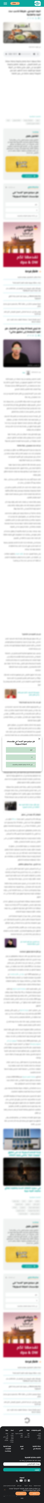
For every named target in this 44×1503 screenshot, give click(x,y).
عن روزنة (30, 1485)
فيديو (12, 1437)
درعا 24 (14, 819)
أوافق (34, 1493)
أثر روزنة (25, 1485)
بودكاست (8, 1451)
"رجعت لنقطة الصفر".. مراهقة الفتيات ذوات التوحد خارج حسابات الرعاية (24, 320)
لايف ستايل (27, 1437)
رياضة (7, 1433)
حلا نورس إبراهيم (35, 1214)
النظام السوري (16, 120)
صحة (28, 1430)
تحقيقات (39, 1435)
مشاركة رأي (37, 1449)
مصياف (37, 1201)
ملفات (12, 1435)
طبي (28, 1433)
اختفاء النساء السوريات (33, 1211)
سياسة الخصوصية (37, 1485)
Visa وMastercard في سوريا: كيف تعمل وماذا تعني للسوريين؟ (25, 297)
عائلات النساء (19, 554)
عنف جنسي (16, 1201)
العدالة (14, 1207)
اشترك (37, 1470)
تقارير (39, 1433)
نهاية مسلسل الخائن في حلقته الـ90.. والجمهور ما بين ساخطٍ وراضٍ (22, 305)
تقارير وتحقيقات (36, 1430)
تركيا (8, 120)
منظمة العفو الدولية (19, 989)
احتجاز (23, 1201)
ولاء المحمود (19, 1204)
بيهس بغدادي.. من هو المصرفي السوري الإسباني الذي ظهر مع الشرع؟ (22, 313)
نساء (28, 1435)
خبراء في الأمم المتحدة (17, 974)
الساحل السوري (20, 1211)
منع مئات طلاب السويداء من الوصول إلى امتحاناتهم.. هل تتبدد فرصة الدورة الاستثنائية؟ (23, 289)
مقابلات (12, 1440)
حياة (7, 1430)
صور (22, 1449)
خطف (30, 1201)
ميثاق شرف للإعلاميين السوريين (9, 1485)
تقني (22, 1435)
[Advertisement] (22, 93)
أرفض (21, 1493)
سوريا (37, 120)
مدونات (39, 1438)
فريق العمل (19, 1485)
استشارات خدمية (19, 1433)
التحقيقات (22, 1207)
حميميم (28, 1204)
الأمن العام (36, 1204)
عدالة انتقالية (37, 1446)
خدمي (21, 1430)
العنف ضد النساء (23, 1214)
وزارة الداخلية (24, 1010)
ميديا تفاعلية (7, 1446)
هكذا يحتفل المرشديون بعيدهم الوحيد (29, 277)
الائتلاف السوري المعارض (33, 123)
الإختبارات (8, 1449)
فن (7, 1435)
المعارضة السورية (28, 120)
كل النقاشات (11, 187)
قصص (39, 1437)
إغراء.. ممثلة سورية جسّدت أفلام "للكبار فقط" (27, 283)
